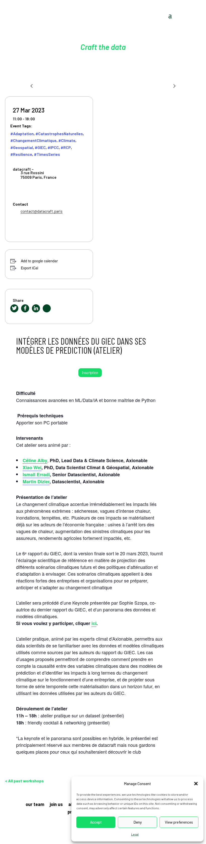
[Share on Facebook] (25, 308)
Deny (137, 822)
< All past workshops (24, 780)
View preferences (179, 822)
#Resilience (21, 154)
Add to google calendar (39, 260)
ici (93, 623)
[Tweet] (14, 308)
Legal (135, 834)
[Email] (47, 308)
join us (56, 804)
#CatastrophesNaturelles (59, 133)
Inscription (90, 372)
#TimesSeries (47, 154)
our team (35, 804)
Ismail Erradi (36, 474)
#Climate (66, 140)
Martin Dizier (36, 481)
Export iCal (29, 267)
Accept (96, 822)
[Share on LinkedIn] (36, 308)
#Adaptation (22, 133)
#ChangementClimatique (33, 140)
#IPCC (53, 147)
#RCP (66, 147)
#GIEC (40, 147)
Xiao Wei (32, 467)
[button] (195, 783)
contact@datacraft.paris (42, 211)
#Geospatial (21, 147)
